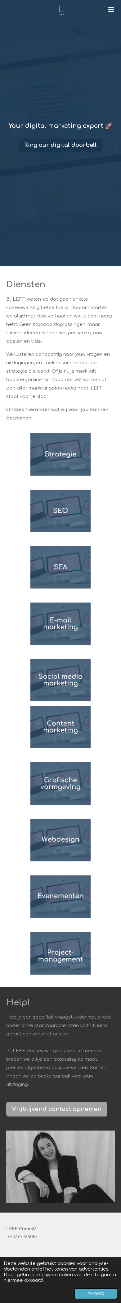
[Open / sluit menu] (111, 9)
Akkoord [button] (95, 1293)
